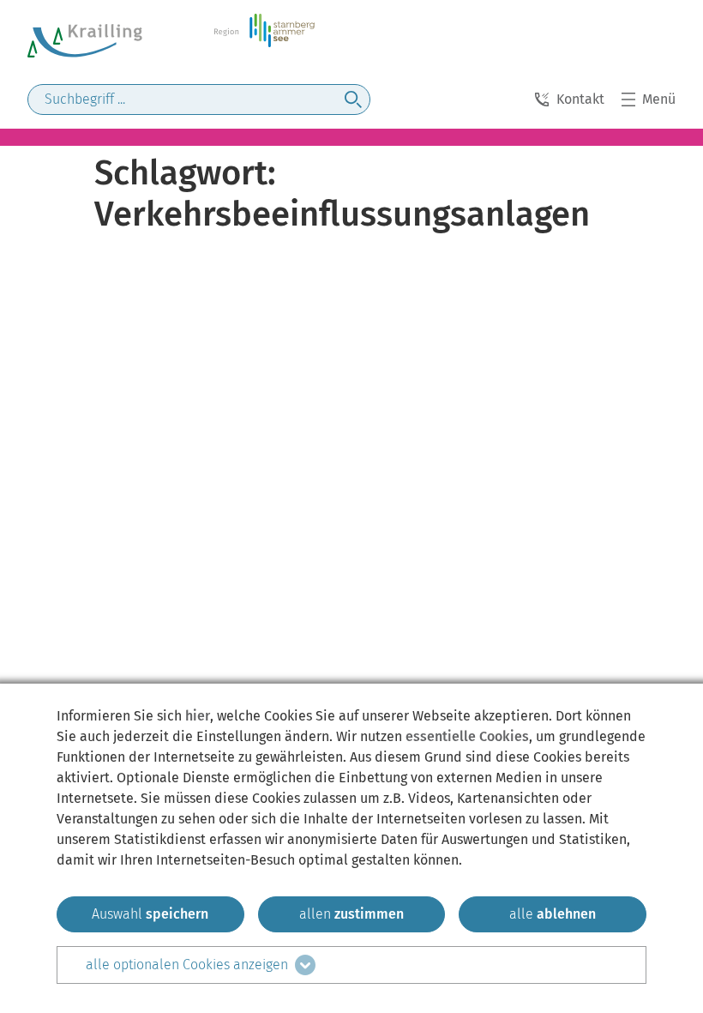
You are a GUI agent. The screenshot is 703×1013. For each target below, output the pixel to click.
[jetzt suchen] (353, 99)
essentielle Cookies (467, 736)
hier (197, 716)
